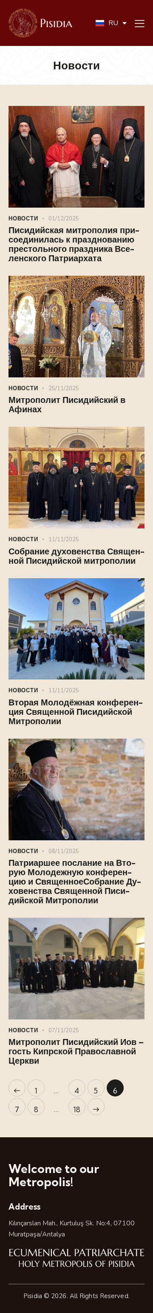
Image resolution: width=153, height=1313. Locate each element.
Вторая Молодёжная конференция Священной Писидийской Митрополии (75, 712)
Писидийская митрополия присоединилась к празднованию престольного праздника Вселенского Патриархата (73, 244)
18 (79, 1106)
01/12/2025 (63, 219)
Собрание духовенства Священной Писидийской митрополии (76, 556)
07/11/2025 (63, 1030)
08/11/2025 (63, 851)
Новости (23, 218)
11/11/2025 (63, 539)
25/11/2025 (63, 388)
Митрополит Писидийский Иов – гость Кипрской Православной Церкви (76, 1051)
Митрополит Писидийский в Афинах (66, 404)
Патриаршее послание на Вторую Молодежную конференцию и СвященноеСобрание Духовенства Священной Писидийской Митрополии (74, 881)
